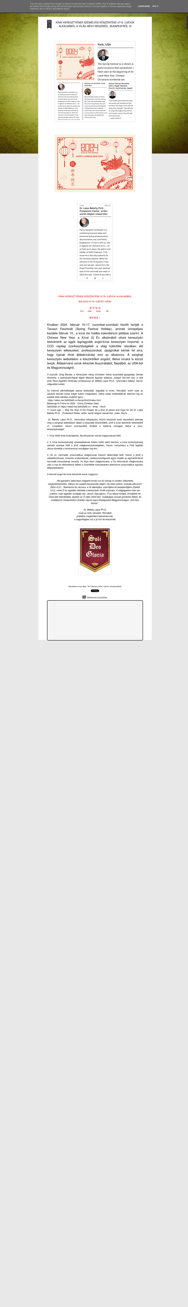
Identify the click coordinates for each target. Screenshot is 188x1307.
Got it (155, 6)
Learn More (144, 6)
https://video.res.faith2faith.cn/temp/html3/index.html (74, 400)
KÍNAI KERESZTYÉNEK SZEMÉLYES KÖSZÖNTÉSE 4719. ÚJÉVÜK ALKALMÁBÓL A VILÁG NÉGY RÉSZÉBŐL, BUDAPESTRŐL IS (95, 24)
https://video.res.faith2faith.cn (76, 406)
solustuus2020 (115, 586)
